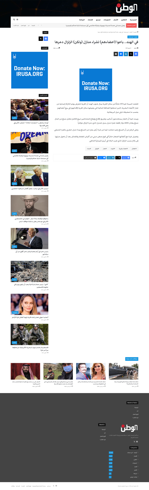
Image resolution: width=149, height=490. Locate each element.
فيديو (98, 19)
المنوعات (107, 19)
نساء (88, 149)
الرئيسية (133, 19)
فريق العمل (23, 25)
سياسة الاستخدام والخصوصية (39, 486)
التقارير (124, 19)
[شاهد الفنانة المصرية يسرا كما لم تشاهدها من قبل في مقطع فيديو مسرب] (91, 371)
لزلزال (96, 149)
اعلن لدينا (18, 486)
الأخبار (116, 19)
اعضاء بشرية (123, 149)
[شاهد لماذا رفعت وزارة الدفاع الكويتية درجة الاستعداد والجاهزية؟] (123, 371)
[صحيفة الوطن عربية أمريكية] (126, 8)
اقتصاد (90, 19)
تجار (104, 149)
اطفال (134, 149)
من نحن (49, 486)
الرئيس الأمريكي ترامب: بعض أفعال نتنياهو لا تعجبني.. (105, 25)
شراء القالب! (16, 25)
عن (28, 25)
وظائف (13, 486)
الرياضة (82, 19)
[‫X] (134, 441)
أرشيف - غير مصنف (128, 32)
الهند (112, 149)
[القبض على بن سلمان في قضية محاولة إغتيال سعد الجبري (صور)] (25, 371)
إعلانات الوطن (133, 477)
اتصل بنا (23, 486)
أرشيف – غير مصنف (132, 453)
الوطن (135, 48)
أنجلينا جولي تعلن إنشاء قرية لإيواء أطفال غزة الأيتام (30, 317)
